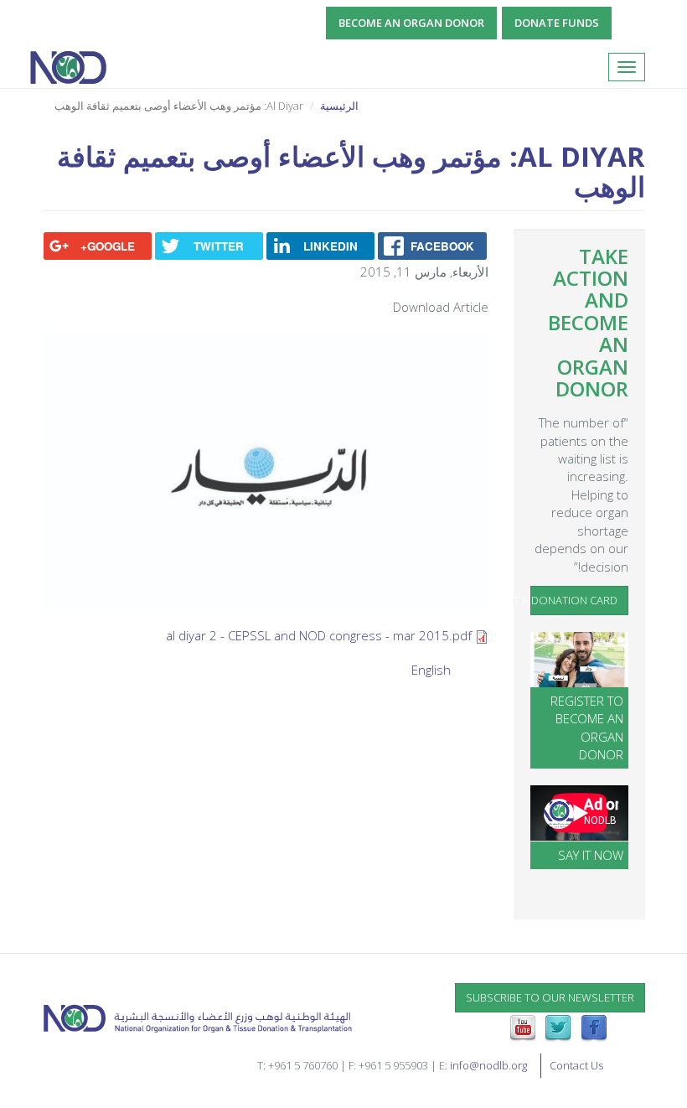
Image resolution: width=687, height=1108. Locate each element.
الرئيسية (339, 105)
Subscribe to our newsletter (550, 997)
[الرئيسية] (74, 67)
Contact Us (576, 1065)
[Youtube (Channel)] (522, 1026)
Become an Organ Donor (411, 22)
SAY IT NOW (590, 855)
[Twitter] (558, 1026)
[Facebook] (594, 1026)
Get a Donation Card (574, 600)
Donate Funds (556, 22)
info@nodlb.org (488, 1065)
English (431, 669)
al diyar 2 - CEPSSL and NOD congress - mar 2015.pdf (319, 635)
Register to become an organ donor (586, 727)
